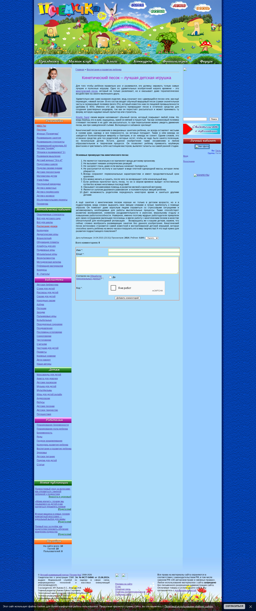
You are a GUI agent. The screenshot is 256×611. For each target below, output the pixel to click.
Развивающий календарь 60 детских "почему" (52, 147)
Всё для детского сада (49, 218)
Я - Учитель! (43, 274)
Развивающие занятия (49, 138)
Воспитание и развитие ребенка (54, 448)
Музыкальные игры (47, 254)
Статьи (40, 464)
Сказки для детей (46, 296)
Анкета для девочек (47, 378)
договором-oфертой (185, 590)
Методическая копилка (49, 262)
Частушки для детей (47, 348)
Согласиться (234, 606)
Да (114, 277)
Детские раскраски (47, 382)
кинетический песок (86, 91)
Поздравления (44, 328)
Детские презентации (48, 172)
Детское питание (46, 456)
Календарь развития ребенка (52, 444)
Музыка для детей (46, 386)
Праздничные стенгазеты (50, 214)
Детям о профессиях (48, 192)
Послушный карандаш (49, 184)
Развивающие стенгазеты (50, 141)
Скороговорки (44, 336)
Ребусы (41, 402)
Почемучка (42, 204)
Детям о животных (46, 188)
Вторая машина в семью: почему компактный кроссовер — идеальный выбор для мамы (52, 516)
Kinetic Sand (82, 117)
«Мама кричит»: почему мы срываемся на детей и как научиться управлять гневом (50, 504)
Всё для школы (45, 222)
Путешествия (44, 414)
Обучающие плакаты (48, 242)
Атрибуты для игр (46, 246)
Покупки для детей (47, 460)
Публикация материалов (50, 266)
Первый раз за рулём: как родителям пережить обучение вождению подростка (51, 529)
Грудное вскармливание (49, 441)
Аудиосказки (43, 398)
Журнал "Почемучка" (48, 133)
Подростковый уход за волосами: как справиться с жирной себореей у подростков (52, 491)
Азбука (40, 304)
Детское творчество (47, 410)
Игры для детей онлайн (49, 394)
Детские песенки (46, 406)
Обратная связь (123, 589)
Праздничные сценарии (49, 324)
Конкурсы (42, 270)
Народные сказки (46, 300)
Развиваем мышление (49, 156)
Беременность (44, 432)
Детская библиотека (47, 284)
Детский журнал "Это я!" (49, 160)
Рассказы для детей (47, 292)
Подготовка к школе (47, 164)
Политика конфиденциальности (130, 592)
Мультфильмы (44, 390)
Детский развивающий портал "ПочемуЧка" (61, 575)
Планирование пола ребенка (52, 429)
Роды (39, 436)
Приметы (42, 352)
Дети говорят (44, 360)
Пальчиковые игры (46, 316)
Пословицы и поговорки (49, 332)
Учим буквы (43, 180)
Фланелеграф (44, 238)
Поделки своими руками (49, 168)
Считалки (42, 344)
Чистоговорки (44, 340)
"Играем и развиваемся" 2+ (51, 152)
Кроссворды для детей (49, 374)
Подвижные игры (46, 250)
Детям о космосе (46, 196)
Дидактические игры (47, 234)
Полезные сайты (123, 594)
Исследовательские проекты (52, 199)
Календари (43, 230)
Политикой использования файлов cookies (189, 606)
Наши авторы (44, 364)
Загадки (41, 312)
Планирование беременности (53, 425)
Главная (80, 69)
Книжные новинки (46, 356)
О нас (118, 586)
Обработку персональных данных (89, 277)
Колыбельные (44, 320)
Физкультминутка (46, 258)
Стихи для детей (46, 288)
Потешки (41, 308)
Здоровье (42, 452)
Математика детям (47, 176)
